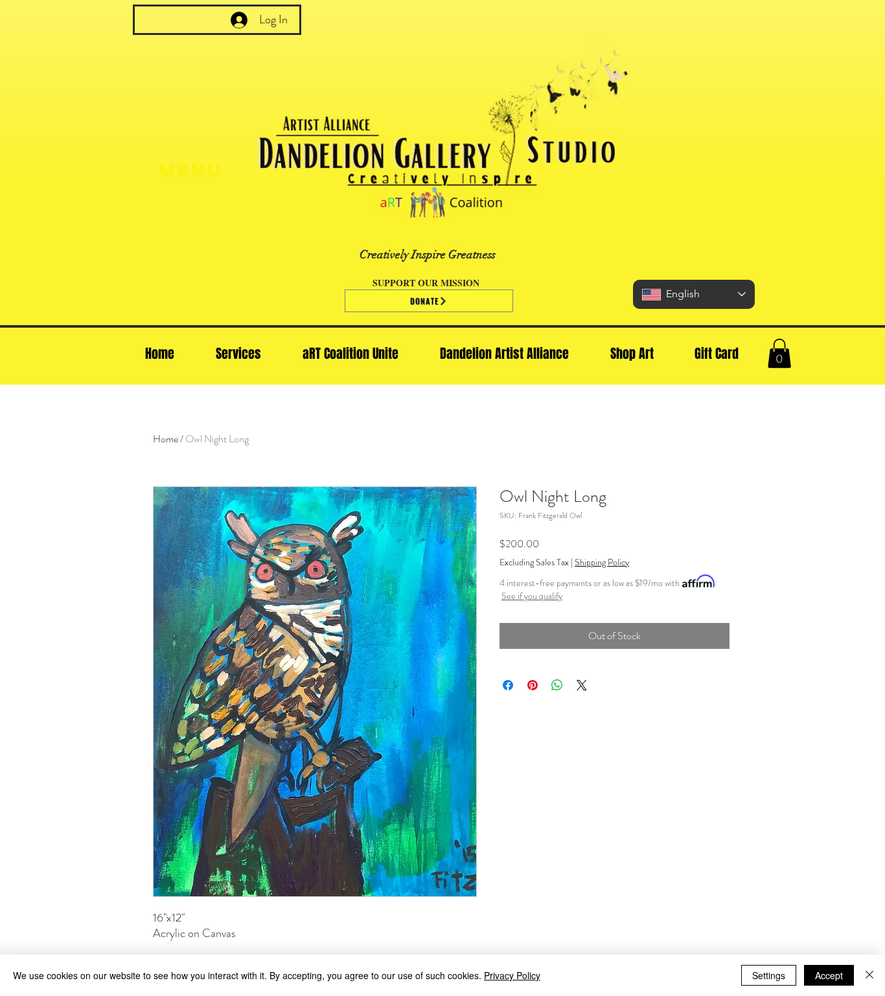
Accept (829, 975)
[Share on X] (582, 685)
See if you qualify (531, 595)
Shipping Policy (602, 562)
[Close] (869, 975)
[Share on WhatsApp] (557, 685)
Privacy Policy (512, 975)
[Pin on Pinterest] (532, 685)
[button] (779, 353)
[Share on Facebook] (508, 685)
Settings (768, 975)
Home (165, 438)
